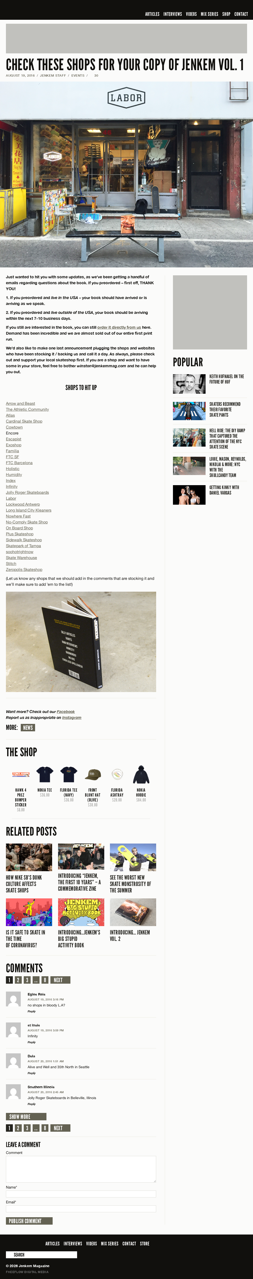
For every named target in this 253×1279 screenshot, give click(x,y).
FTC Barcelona (19, 462)
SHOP (226, 14)
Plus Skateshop (19, 534)
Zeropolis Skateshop (24, 569)
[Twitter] (212, 6)
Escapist (13, 439)
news (28, 727)
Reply (32, 1011)
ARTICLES (152, 14)
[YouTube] (231, 6)
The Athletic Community (27, 409)
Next (58, 980)
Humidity (14, 474)
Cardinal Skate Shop (24, 421)
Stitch (11, 563)
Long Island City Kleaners (28, 510)
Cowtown (14, 427)
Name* (11, 1187)
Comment (14, 1152)
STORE (144, 1244)
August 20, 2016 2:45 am (46, 1092)
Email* (11, 1202)
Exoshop (13, 445)
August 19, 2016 (20, 75)
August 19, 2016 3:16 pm (46, 999)
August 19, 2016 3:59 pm (46, 1030)
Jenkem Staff (53, 75)
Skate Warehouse (21, 557)
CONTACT (241, 14)
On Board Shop (19, 528)
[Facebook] (205, 6)
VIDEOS (191, 14)
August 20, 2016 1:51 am (46, 1061)
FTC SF (12, 457)
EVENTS (77, 75)
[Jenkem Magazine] (41, 10)
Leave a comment (23, 1145)
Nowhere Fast (18, 516)
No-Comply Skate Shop (27, 522)
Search (9, 1254)
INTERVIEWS (173, 14)
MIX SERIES (209, 14)
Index (11, 480)
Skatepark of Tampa (23, 545)
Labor (11, 498)
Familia (12, 451)
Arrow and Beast (20, 403)
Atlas (10, 415)
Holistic (13, 468)
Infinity (12, 486)
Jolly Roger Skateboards (27, 492)
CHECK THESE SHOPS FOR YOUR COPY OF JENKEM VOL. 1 (125, 64)
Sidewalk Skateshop (24, 540)
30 (94, 75)
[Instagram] (220, 6)
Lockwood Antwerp (23, 504)
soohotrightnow (19, 551)
